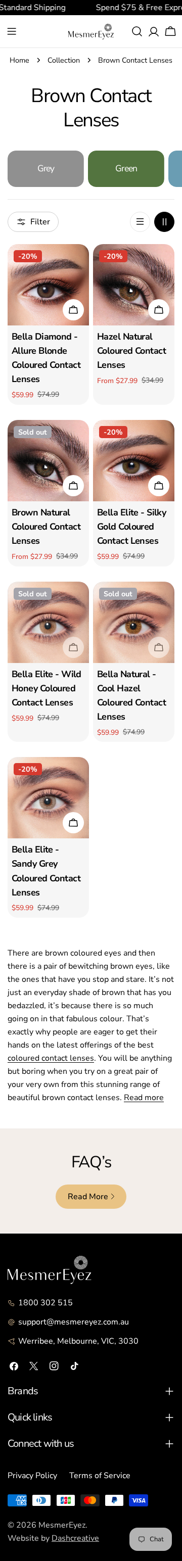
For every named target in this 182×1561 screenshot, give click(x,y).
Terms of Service (99, 1475)
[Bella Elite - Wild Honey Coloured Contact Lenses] (48, 622)
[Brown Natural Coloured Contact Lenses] (48, 460)
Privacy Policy (32, 1475)
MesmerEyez (61, 1525)
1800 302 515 (45, 1302)
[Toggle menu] (12, 31)
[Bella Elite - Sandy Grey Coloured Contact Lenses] (48, 797)
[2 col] (164, 222)
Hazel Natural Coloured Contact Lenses (131, 350)
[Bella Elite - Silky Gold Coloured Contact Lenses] (133, 460)
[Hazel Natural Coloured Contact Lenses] (133, 284)
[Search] (137, 31)
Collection (64, 60)
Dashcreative (75, 1538)
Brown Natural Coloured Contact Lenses (46, 526)
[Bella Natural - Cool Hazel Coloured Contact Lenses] (133, 622)
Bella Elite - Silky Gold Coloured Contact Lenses (131, 526)
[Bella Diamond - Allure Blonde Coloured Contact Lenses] (48, 284)
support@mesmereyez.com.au (73, 1322)
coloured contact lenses (51, 1058)
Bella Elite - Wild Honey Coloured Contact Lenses (46, 688)
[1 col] (140, 222)
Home (19, 60)
